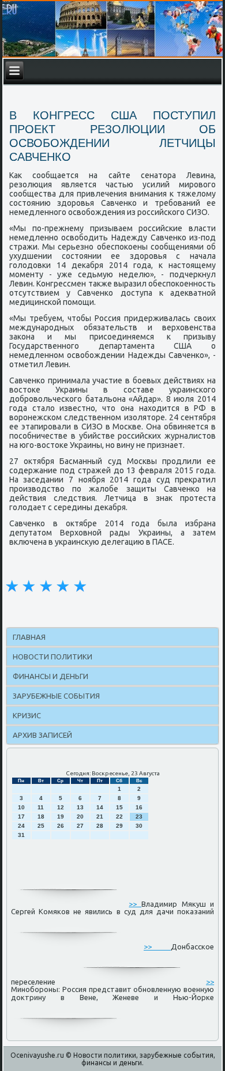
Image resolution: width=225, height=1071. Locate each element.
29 (119, 826)
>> (135, 903)
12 (60, 807)
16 (139, 807)
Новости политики (52, 657)
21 (99, 816)
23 (139, 816)
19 (60, 816)
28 (99, 826)
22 (119, 816)
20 (80, 816)
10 (21, 807)
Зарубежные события (56, 696)
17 (21, 816)
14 (99, 807)
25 (41, 826)
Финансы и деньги (50, 676)
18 (41, 816)
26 (60, 826)
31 (21, 835)
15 (119, 807)
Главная (29, 637)
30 (139, 826)
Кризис (27, 715)
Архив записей (42, 735)
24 (21, 826)
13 (80, 807)
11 (41, 807)
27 (80, 826)
